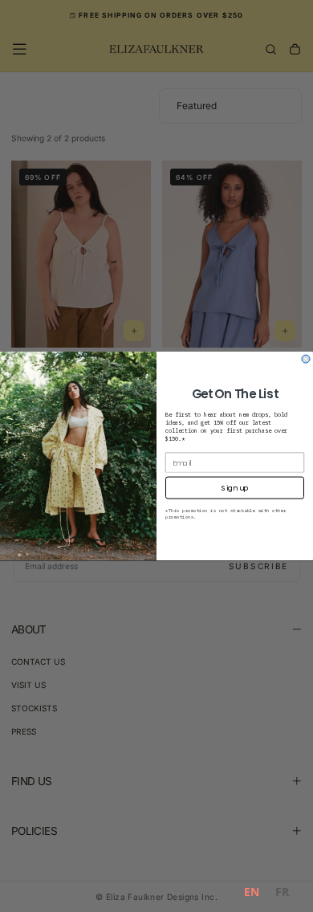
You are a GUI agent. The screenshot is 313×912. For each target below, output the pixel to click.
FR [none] (282, 891)
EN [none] (251, 891)
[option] (282, 894)
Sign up (235, 487)
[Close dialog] (306, 359)
